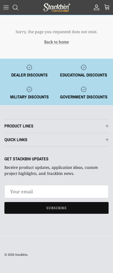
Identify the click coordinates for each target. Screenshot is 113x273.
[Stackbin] (56, 7)
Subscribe (56, 208)
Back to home (56, 41)
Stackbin (21, 254)
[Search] (18, 7)
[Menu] (6, 7)
